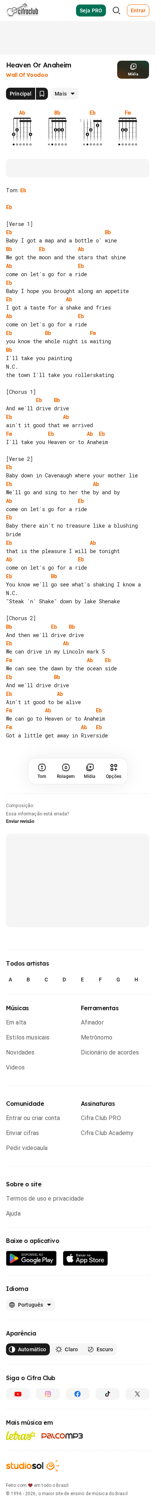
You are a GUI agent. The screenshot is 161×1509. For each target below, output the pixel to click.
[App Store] (85, 1258)
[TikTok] (107, 1394)
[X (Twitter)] (137, 1394)
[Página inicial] (22, 10)
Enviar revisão (20, 821)
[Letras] (21, 1435)
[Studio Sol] (32, 1466)
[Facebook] (78, 1394)
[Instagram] (48, 1394)
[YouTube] (18, 1394)
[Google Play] (31, 1258)
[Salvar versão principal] (42, 94)
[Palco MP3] (62, 1436)
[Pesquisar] (116, 10)
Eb (23, 190)
